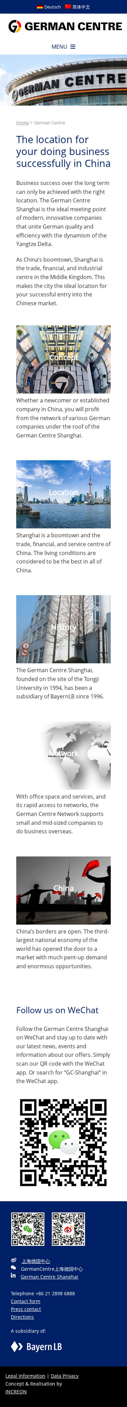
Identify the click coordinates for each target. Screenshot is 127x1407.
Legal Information (25, 1376)
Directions (22, 1317)
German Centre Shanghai (49, 1276)
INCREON (16, 1391)
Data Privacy (65, 1376)
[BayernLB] (36, 1345)
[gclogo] (65, 16)
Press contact (26, 1309)
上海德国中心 (36, 1261)
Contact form (25, 1301)
